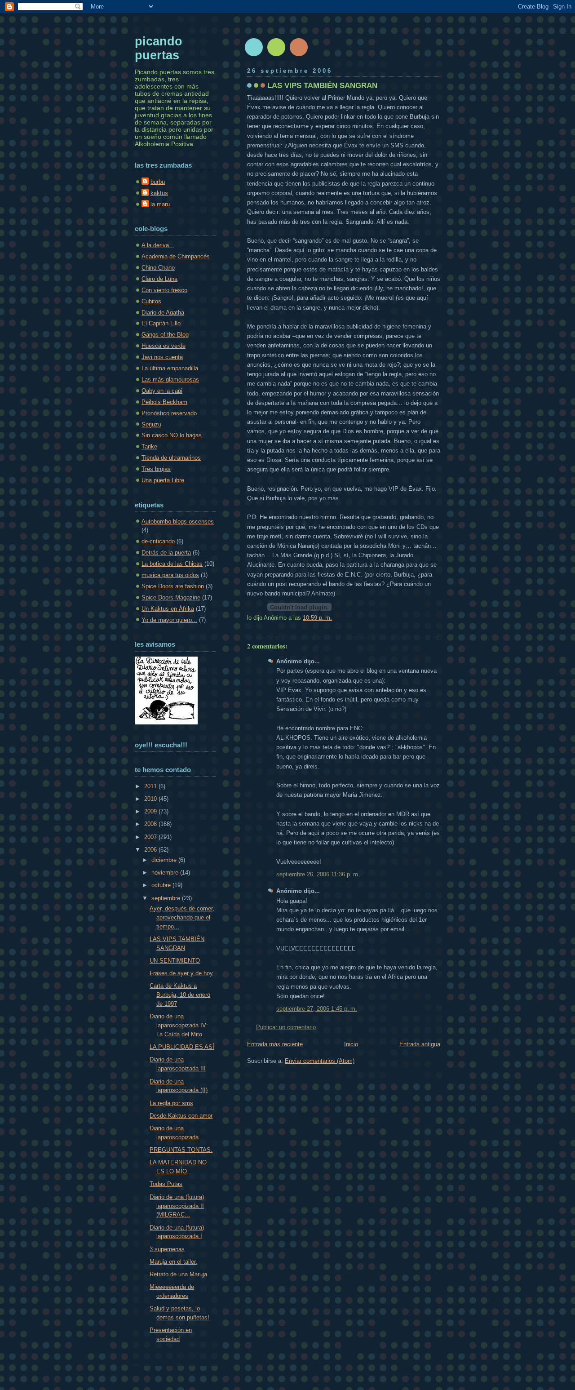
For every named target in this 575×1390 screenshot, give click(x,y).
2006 (151, 849)
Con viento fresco (164, 290)
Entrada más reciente (275, 1044)
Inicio (351, 1044)
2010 (151, 798)
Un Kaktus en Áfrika (168, 608)
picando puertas (158, 48)
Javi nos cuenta (162, 357)
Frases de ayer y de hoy (181, 973)
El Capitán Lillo (161, 323)
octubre (161, 885)
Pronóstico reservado (169, 413)
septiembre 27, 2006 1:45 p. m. (316, 1008)
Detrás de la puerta (166, 552)
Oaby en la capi (162, 390)
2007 (151, 837)
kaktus (159, 193)
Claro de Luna (159, 278)
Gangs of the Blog (165, 334)
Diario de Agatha (163, 312)
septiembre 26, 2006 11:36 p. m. (318, 874)
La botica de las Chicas (172, 563)
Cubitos (151, 301)
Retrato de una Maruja (178, 1274)
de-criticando (158, 541)
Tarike (149, 446)
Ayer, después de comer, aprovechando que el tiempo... (182, 917)
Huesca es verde (164, 345)
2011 (151, 786)
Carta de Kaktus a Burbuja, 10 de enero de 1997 (180, 994)
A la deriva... (158, 245)
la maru (160, 204)
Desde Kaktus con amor (181, 1115)
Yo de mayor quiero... (169, 620)
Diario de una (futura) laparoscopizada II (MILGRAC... (177, 1206)
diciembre (164, 860)
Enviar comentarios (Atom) (319, 1060)
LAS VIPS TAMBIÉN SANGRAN (322, 85)
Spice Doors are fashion (173, 586)
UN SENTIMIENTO (175, 960)
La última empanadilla (170, 368)
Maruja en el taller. (173, 1261)
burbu (157, 181)
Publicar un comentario (286, 1027)
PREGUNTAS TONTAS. (181, 1149)
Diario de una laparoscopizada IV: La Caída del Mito (179, 1025)
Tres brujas (156, 469)
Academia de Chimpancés (176, 256)
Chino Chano (158, 267)
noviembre (165, 872)
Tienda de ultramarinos (171, 457)
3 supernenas (167, 1249)
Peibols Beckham (164, 402)
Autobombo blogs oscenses (178, 521)
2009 (151, 811)
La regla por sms (171, 1103)
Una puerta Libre (163, 480)
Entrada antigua (419, 1044)
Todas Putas (166, 1184)
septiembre (166, 898)
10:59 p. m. (317, 617)
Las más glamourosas (170, 379)
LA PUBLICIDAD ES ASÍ (182, 1047)
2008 (151, 824)
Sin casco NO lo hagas (172, 435)
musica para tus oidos (170, 575)
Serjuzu (151, 424)
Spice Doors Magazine (171, 597)
